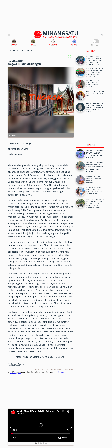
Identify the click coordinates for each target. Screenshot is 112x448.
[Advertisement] (56, 15)
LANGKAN (19, 51)
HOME (10, 51)
